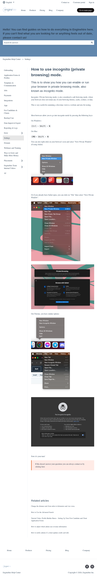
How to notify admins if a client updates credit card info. (50, 533)
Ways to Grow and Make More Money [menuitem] (11, 154)
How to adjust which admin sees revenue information (49, 526)
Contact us (65, 2)
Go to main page (85, 10)
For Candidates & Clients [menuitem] (10, 111)
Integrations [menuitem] (8, 100)
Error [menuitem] (6, 133)
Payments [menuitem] (7, 95)
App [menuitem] (5, 105)
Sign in (91, 2)
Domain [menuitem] (7, 143)
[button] (22, 133)
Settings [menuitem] (7, 138)
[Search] (92, 42)
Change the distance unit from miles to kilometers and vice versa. (53, 506)
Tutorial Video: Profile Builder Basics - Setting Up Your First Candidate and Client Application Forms (59, 519)
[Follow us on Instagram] (92, 566)
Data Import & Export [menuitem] (12, 123)
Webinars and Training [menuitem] (12, 148)
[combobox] (46, 42)
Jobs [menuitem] (5, 90)
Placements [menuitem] (8, 160)
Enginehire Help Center (12, 59)
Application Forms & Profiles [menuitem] (12, 76)
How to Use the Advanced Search (42, 512)
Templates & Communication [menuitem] (10, 84)
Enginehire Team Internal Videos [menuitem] (10, 166)
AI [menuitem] (5, 173)
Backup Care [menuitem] (9, 118)
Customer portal (79, 2)
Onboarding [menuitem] (8, 70)
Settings (28, 59)
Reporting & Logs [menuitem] (11, 128)
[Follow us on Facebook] (87, 566)
